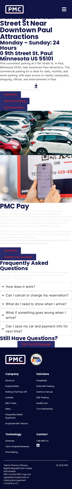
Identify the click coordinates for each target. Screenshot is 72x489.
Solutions (42, 374)
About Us (9, 380)
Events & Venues (44, 391)
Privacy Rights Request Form (16, 467)
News (8, 408)
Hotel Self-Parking (45, 386)
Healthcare (42, 403)
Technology (13, 434)
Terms (7, 465)
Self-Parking (42, 397)
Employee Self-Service (16, 423)
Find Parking (11, 452)
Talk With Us (42, 440)
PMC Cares (10, 403)
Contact (42, 434)
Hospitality (41, 380)
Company (12, 374)
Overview (9, 440)
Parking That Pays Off (16, 391)
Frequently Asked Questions (14, 416)
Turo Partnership (44, 408)
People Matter (12, 386)
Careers (9, 397)
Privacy (15, 465)
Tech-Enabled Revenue (17, 446)
